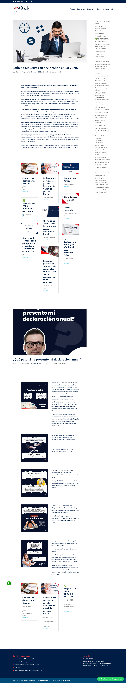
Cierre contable (68, 209)
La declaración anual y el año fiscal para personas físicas (70, 247)
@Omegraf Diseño (64, 680)
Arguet (72, 9)
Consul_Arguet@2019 (24, 72)
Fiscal (64, 363)
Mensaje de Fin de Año (101, 112)
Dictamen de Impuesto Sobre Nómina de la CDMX (28, 670)
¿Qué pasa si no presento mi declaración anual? (47, 359)
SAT (71, 389)
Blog (98, 9)
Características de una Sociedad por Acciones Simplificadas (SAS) (102, 190)
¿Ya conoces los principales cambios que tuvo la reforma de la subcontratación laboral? (102, 150)
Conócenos (81, 9)
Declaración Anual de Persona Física (24, 659)
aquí (71, 570)
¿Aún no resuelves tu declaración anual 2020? (45, 68)
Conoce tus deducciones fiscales (29, 181)
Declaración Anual (54, 72)
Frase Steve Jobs (100, 125)
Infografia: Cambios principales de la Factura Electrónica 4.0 (102, 107)
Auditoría (17, 668)
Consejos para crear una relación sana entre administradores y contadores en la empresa (49, 272)
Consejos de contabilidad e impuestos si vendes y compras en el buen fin (29, 245)
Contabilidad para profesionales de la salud (26, 665)
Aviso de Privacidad (45, 680)
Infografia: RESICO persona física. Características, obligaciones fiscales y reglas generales (102, 97)
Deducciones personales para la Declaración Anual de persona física (49, 186)
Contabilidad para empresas (22, 662)
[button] (110, 679)
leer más (25, 191)
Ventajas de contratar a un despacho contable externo (102, 131)
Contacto (106, 9)
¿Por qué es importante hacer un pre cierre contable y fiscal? (49, 227)
